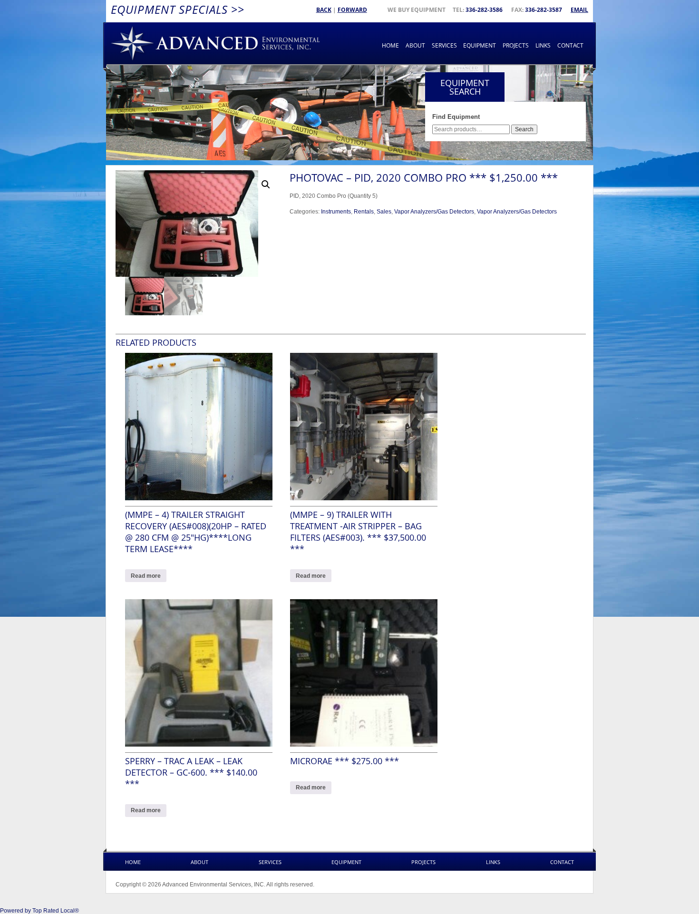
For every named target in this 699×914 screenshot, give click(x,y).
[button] (265, 184)
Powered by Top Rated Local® (39, 910)
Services (444, 45)
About (415, 45)
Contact (570, 45)
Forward (352, 10)
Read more (146, 576)
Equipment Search (464, 87)
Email (579, 10)
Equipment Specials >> (177, 9)
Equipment (479, 45)
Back (323, 10)
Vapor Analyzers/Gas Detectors (434, 211)
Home (390, 45)
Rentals (364, 211)
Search (524, 129)
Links (543, 45)
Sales (384, 211)
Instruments (336, 211)
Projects (516, 45)
